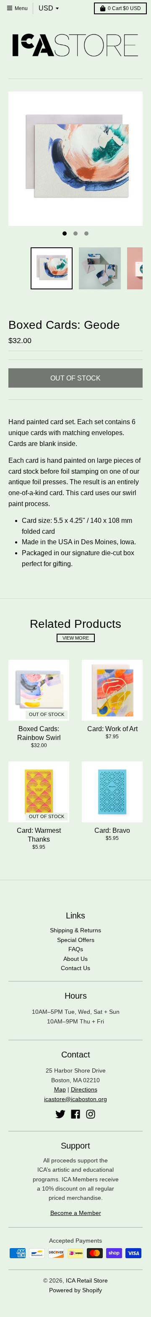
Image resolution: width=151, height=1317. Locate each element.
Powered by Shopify (75, 1290)
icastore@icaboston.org (75, 1099)
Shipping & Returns (75, 930)
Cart (124, 8)
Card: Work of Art (112, 728)
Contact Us (75, 968)
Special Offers (75, 940)
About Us (75, 958)
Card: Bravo (112, 830)
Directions (84, 1089)
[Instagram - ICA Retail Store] (91, 1114)
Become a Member (75, 1212)
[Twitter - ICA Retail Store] (60, 1114)
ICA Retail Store (87, 1280)
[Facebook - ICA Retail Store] (75, 1114)
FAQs (75, 949)
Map (60, 1089)
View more (75, 637)
